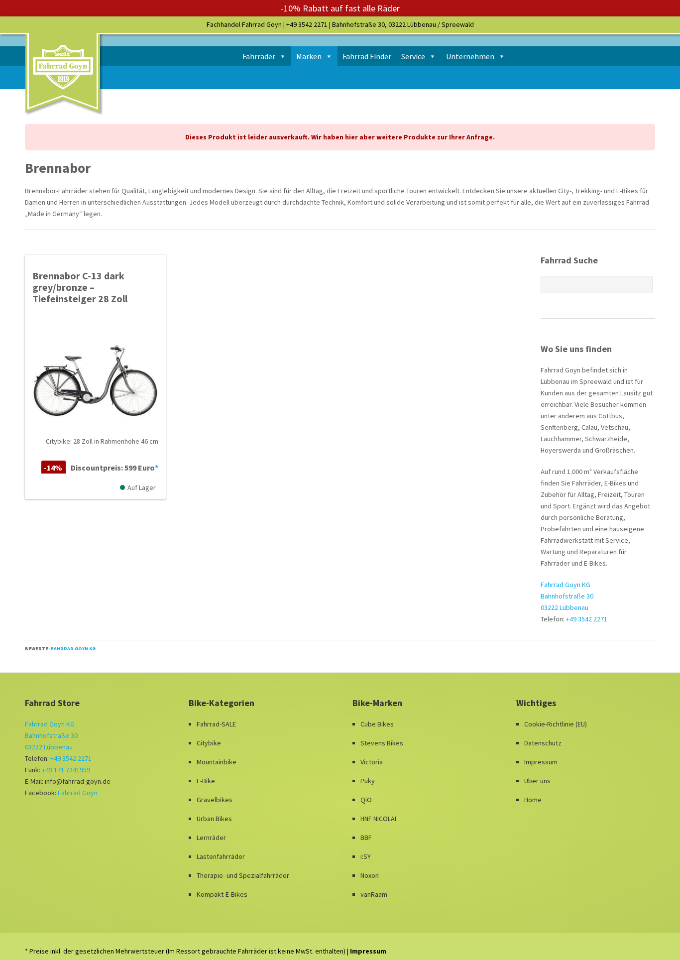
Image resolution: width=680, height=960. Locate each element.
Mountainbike (216, 761)
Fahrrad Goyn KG (73, 648)
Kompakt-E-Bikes (222, 894)
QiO (366, 799)
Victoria (371, 761)
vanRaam (373, 894)
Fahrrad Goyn (78, 792)
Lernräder (211, 837)
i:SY (365, 856)
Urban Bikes (214, 818)
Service (413, 56)
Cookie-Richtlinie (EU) (555, 724)
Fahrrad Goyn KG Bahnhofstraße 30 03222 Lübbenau (567, 596)
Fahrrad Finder (366, 56)
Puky (367, 780)
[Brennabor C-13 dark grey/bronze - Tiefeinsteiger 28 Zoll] (95, 376)
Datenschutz (543, 742)
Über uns (537, 780)
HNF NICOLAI (378, 818)
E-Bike (206, 780)
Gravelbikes (214, 799)
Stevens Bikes (381, 742)
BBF (366, 837)
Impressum (541, 761)
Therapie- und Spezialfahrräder (243, 875)
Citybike (209, 742)
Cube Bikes (377, 724)
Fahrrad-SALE (216, 724)
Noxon (369, 875)
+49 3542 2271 (307, 24)
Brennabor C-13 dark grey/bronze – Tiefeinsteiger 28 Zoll (79, 287)
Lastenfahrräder (221, 856)
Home (533, 799)
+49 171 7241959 (66, 769)
